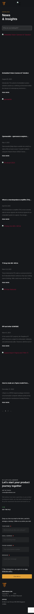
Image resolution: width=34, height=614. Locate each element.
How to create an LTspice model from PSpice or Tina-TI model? (15, 383)
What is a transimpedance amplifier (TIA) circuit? (16, 200)
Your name (6, 526)
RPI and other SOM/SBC (10, 326)
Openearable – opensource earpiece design (14, 137)
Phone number (8, 545)
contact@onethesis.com (8, 492)
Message (6, 555)
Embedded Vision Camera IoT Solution (15, 73)
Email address (8, 536)
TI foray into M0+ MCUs (10, 263)
